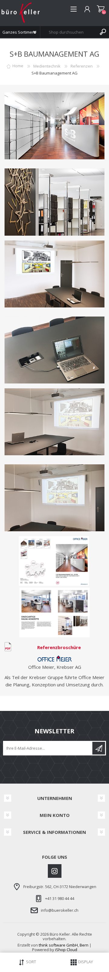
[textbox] (68, 32)
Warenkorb (100, 9)
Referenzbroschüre (59, 647)
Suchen (103, 32)
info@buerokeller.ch (59, 910)
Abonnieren (98, 748)
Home (17, 66)
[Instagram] (54, 871)
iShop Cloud (66, 949)
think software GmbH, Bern (63, 945)
